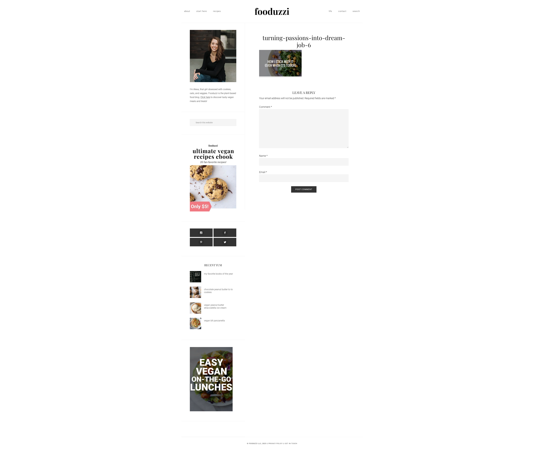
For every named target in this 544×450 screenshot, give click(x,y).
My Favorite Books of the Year (218, 273)
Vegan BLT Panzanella (214, 320)
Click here (205, 97)
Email (263, 172)
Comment (265, 106)
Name (263, 155)
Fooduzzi (272, 11)
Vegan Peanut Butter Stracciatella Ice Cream (215, 306)
